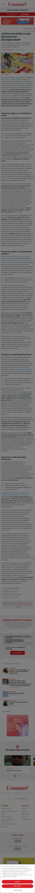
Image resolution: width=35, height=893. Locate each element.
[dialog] (17, 878)
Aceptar (17, 881)
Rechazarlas (17, 886)
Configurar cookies (18, 890)
